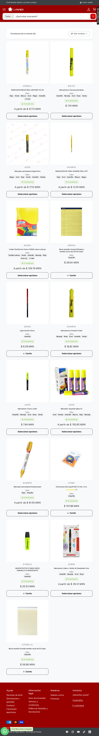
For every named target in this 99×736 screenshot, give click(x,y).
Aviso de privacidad (37, 698)
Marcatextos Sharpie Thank (71, 331)
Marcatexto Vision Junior (27, 409)
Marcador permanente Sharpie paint (27, 487)
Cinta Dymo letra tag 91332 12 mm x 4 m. (71, 487)
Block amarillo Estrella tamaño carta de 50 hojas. (27, 649)
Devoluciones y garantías (13, 700)
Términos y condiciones (33, 703)
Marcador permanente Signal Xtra (27, 171)
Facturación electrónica (11, 711)
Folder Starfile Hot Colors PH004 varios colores (27, 249)
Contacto (10, 705)
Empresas (55, 699)
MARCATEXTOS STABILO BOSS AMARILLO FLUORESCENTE (27, 569)
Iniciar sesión (88, 2)
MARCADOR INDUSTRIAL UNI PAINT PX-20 (27, 90)
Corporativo (78, 700)
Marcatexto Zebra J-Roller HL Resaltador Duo (71, 568)
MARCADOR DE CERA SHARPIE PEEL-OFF (71, 171)
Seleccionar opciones (27, 116)
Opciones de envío (14, 695)
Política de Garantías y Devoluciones (38, 710)
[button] (4, 9)
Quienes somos (57, 695)
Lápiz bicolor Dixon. (27, 331)
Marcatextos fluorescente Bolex (71, 90)
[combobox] (55, 16)
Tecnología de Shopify (33, 732)
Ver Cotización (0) (98, 15)
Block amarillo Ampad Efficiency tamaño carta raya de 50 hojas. (71, 250)
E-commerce (78, 705)
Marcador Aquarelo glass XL (71, 409)
